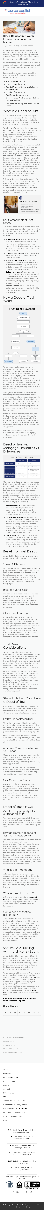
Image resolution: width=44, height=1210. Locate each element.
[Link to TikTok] (30, 1207)
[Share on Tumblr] (24, 1013)
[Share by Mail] (38, 1013)
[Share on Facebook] (5, 1013)
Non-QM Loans (8, 1041)
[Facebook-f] (22, 1192)
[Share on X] (10, 1013)
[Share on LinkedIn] (19, 1013)
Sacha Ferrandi (28, 46)
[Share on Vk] (29, 1013)
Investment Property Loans (12, 1052)
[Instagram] (13, 1192)
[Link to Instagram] (16, 1207)
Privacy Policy (36, 1205)
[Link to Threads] (26, 1207)
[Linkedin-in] (17, 1192)
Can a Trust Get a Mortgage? (13, 1038)
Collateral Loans (9, 1045)
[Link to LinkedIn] (19, 1207)
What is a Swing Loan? (11, 1049)
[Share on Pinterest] (15, 1013)
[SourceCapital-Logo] (18, 11)
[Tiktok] (31, 1192)
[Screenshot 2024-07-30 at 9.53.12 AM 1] (19, 27)
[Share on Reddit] (33, 1013)
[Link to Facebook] (23, 1207)
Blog (17, 46)
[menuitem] (38, 11)
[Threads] (26, 1192)
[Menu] (38, 11)
